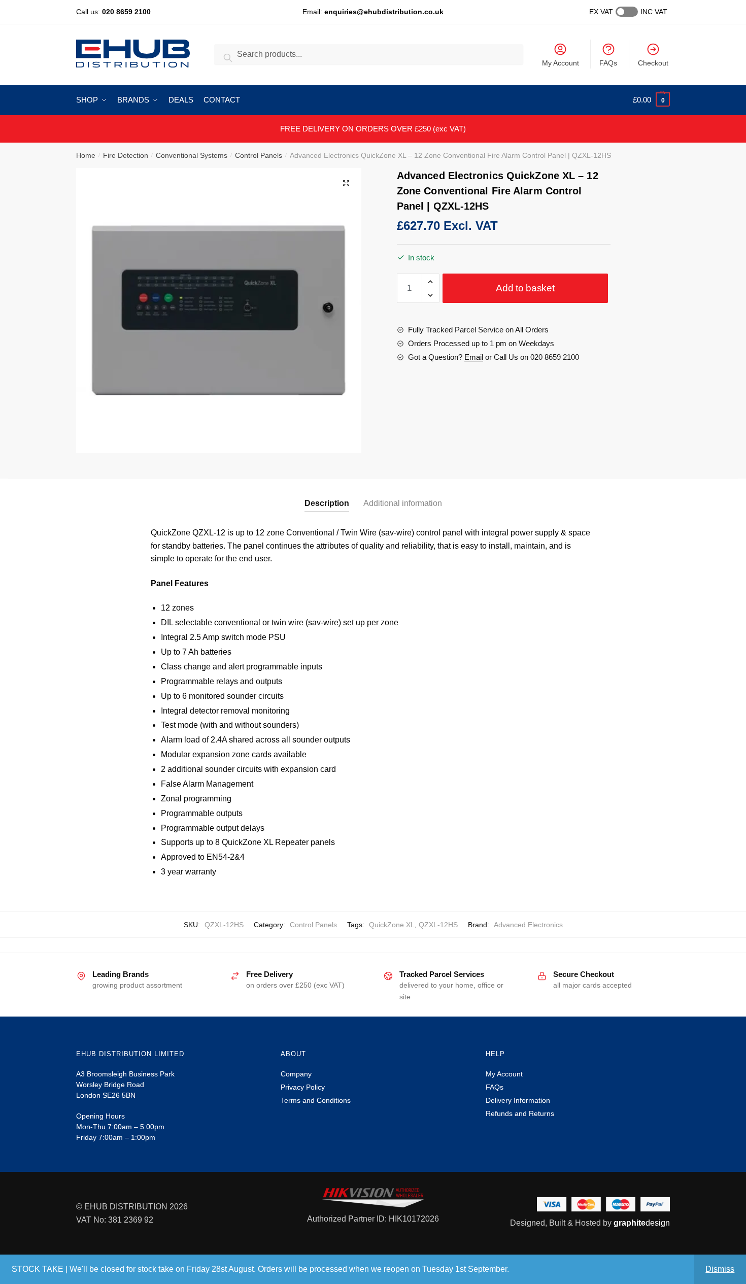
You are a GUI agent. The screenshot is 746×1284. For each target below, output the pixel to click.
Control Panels (258, 155)
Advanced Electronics (528, 925)
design (642, 1223)
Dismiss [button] (719, 1269)
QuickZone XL (392, 925)
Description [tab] (326, 503)
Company (296, 1074)
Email (473, 357)
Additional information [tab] (402, 503)
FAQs (608, 63)
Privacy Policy (303, 1087)
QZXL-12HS (438, 925)
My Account (560, 63)
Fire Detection (125, 155)
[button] (346, 183)
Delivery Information (518, 1100)
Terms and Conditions (316, 1100)
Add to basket (525, 288)
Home (85, 155)
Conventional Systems (191, 155)
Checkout (653, 63)
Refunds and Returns (520, 1113)
